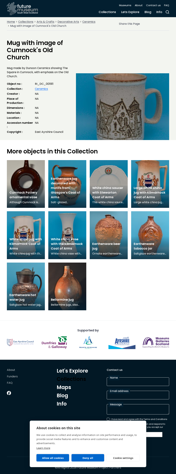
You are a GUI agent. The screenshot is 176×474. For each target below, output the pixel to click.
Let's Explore (72, 371)
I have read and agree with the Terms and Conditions (139, 419)
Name (114, 378)
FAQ (166, 5)
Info (159, 12)
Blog (148, 12)
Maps (64, 388)
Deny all (87, 458)
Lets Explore (130, 12)
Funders (12, 376)
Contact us (153, 5)
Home (11, 22)
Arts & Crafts (45, 22)
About (139, 5)
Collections (107, 12)
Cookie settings (123, 458)
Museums (125, 5)
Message (116, 404)
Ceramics (88, 22)
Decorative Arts (68, 22)
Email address (119, 391)
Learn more (43, 448)
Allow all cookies (53, 458)
